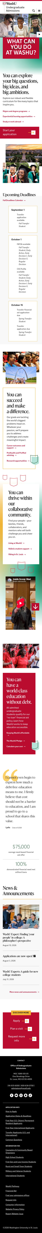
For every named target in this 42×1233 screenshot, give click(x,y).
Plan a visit (16, 1029)
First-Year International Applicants (20, 1128)
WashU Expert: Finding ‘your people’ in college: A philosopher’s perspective (18, 937)
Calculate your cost (15, 747)
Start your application (9, 132)
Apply (16, 1021)
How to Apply (11, 1112)
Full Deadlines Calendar (13, 200)
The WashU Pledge (14, 741)
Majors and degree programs (15, 111)
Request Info (11, 1200)
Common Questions (14, 1140)
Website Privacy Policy (15, 1209)
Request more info (16, 1038)
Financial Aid (11, 1191)
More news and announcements (23, 992)
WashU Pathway (12, 1186)
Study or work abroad (12, 122)
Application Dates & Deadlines (18, 1116)
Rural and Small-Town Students (19, 1167)
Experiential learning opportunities (18, 117)
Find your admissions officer (17, 1196)
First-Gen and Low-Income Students (21, 1162)
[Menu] (39, 7)
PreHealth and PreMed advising (16, 454)
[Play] (39, 34)
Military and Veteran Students (18, 1171)
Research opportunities (17, 461)
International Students (15, 1176)
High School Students (15, 1157)
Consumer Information (15, 1205)
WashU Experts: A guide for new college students (20, 973)
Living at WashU (15, 543)
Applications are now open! (18, 956)
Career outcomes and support (16, 447)
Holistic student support (18, 549)
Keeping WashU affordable (18, 733)
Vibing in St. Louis (15, 554)
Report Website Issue (14, 1214)
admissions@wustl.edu (21, 1088)
